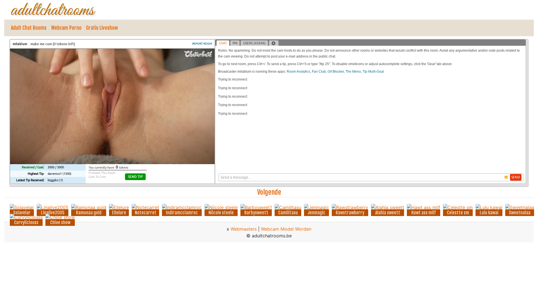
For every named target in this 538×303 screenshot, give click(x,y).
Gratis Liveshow (102, 28)
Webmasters (244, 229)
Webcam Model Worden (286, 229)
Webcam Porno (66, 28)
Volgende (269, 192)
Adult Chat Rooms (29, 28)
